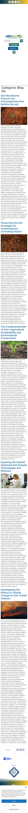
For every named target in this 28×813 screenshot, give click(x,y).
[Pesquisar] (21, 40)
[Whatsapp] (15, 2)
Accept (14, 801)
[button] (26, 787)
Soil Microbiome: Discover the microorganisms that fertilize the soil (12, 100)
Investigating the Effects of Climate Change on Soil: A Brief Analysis (14, 594)
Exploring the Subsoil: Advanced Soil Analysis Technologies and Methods (14, 466)
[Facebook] (9, 2)
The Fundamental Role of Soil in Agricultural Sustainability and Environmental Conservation (13, 332)
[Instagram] (12, 2)
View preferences (14, 809)
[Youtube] (18, 2)
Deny (14, 805)
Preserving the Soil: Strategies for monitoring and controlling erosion (12, 227)
